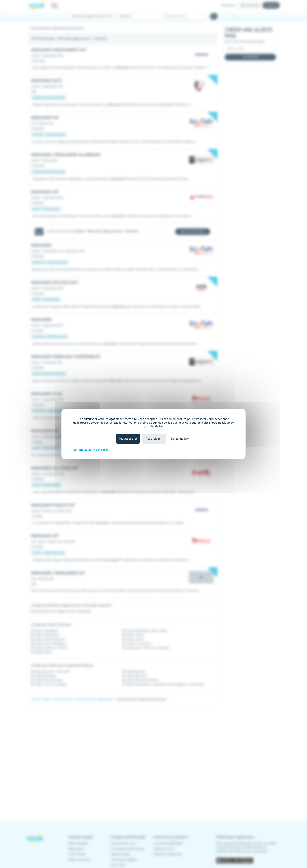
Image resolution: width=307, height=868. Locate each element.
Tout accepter (128, 438)
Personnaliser (180, 438)
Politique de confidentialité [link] (89, 450)
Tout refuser (154, 438)
